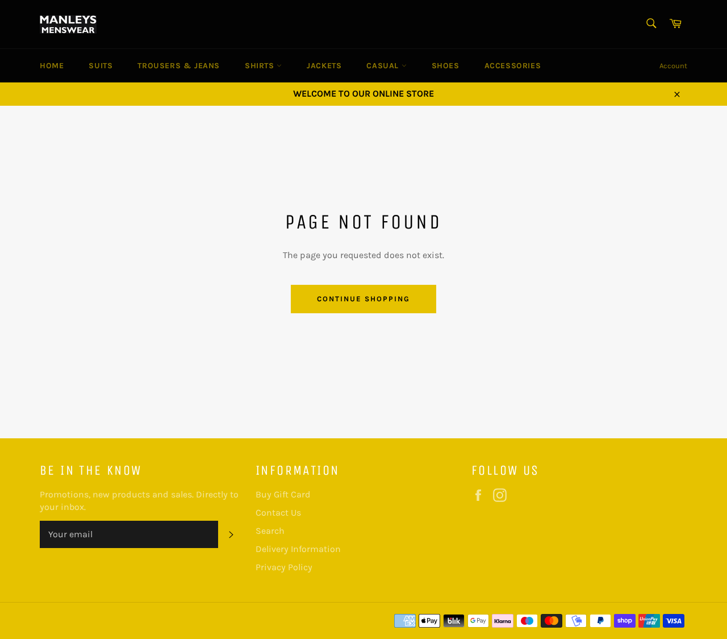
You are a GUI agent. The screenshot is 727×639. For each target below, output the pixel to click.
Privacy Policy (284, 567)
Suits (100, 65)
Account (673, 65)
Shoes (445, 65)
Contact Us (278, 512)
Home (52, 65)
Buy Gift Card (283, 494)
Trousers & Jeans (178, 65)
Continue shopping (363, 298)
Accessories (512, 65)
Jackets (324, 65)
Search (270, 530)
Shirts (261, 65)
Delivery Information (298, 548)
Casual (383, 65)
